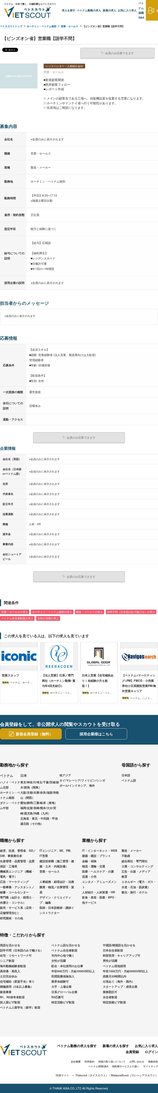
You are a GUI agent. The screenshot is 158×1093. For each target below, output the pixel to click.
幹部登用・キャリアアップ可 (121, 955)
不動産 (126, 856)
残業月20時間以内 (114, 976)
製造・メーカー (132, 850)
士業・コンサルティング (137, 866)
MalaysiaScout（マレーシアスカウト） (134, 1075)
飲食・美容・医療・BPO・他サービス (99, 899)
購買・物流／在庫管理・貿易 (57, 889)
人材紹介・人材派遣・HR (98, 892)
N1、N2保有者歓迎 (12, 997)
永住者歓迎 (110, 997)
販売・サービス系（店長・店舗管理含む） (17, 910)
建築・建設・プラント (96, 856)
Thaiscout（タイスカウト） (91, 1075)
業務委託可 (110, 992)
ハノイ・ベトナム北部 (10, 784)
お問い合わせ (136, 1061)
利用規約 (89, 1061)
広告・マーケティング (14, 882)
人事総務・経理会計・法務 (57, 882)
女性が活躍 (58, 960)
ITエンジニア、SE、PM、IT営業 (56, 853)
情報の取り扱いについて (111, 1061)
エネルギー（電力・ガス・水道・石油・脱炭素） (139, 884)
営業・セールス (69, 26)
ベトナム (6, 775)
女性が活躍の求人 (48, 618)
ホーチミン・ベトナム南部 (41, 26)
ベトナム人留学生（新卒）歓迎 (20, 1007)
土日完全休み (8, 976)
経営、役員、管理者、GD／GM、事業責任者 (18, 853)
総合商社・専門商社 (135, 861)
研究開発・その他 (11, 918)
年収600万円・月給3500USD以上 (73, 971)
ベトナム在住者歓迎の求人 (17, 618)
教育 (124, 876)
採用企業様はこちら (96, 734)
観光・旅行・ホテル (135, 892)
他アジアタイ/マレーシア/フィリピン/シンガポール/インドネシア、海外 (82, 780)
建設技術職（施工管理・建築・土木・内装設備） (57, 863)
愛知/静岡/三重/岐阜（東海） (38, 803)
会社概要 (76, 1061)
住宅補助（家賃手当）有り (17, 981)
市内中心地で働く (62, 955)
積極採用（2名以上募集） (16, 986)
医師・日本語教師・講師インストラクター (57, 910)
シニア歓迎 (7, 960)
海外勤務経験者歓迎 (13, 966)
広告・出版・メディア (136, 871)
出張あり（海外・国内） (119, 981)
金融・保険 (89, 861)
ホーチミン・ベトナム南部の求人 (52, 612)
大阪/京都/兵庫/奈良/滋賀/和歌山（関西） (39, 795)
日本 (23, 775)
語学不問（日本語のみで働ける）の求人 (131, 612)
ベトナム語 (129, 780)
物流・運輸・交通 (93, 866)
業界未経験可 (60, 981)
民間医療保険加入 (62, 976)
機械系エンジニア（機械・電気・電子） (17, 874)
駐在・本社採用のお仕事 (67, 966)
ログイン (151, 1051)
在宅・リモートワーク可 (16, 955)
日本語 (126, 775)
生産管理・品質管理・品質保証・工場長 (17, 863)
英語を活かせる (10, 945)
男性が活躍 (110, 960)
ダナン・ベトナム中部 (10, 805)
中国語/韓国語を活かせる (119, 945)
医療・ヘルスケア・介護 (98, 871)
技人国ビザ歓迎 (10, 1002)
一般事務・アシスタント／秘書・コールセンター (17, 889)
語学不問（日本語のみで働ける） (21, 950)
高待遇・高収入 (10, 971)
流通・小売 (89, 876)
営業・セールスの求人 (14, 612)
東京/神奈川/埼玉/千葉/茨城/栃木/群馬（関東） (39, 784)
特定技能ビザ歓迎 (114, 1002)
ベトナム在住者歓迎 (64, 950)
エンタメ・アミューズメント (99, 884)
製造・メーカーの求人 (89, 612)
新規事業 (6, 992)
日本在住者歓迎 (113, 950)
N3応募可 (57, 997)
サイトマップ (150, 1066)
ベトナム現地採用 (114, 966)
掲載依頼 (153, 1061)
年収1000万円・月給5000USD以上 (125, 971)
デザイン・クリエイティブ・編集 (55, 899)
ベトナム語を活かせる (65, 945)
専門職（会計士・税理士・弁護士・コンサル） (17, 899)
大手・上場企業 (61, 986)
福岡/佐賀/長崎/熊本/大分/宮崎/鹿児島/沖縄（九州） (38, 810)
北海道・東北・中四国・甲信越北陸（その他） (39, 821)
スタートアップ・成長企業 (120, 986)
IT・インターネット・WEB (99, 850)
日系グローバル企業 (64, 992)
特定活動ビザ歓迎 (62, 1002)
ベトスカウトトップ (11, 26)
